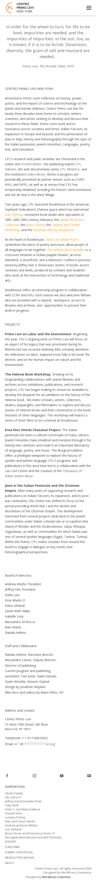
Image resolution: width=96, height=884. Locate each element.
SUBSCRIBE (12, 847)
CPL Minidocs (70, 169)
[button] (88, 8)
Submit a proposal (19, 852)
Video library (36, 174)
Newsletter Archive (19, 858)
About (9, 863)
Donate (10, 842)
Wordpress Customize (56, 877)
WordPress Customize (76, 872)
